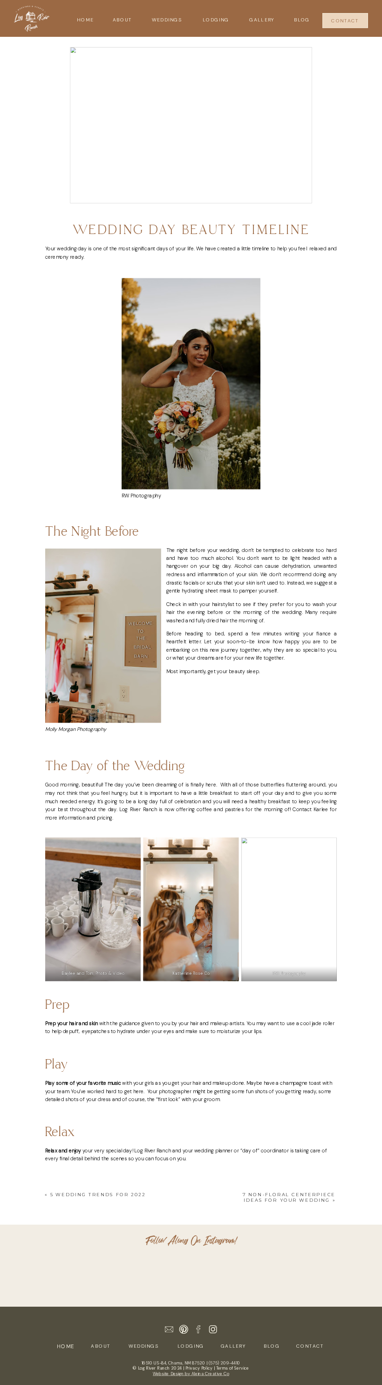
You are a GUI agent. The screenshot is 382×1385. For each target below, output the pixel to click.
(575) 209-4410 (224, 1363)
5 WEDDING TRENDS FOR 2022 (97, 1195)
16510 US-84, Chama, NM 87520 (173, 1363)
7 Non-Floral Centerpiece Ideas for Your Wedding (289, 1197)
